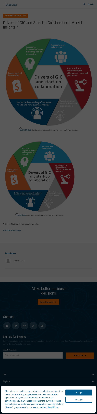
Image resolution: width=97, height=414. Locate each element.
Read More (53, 407)
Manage (78, 399)
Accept (78, 392)
